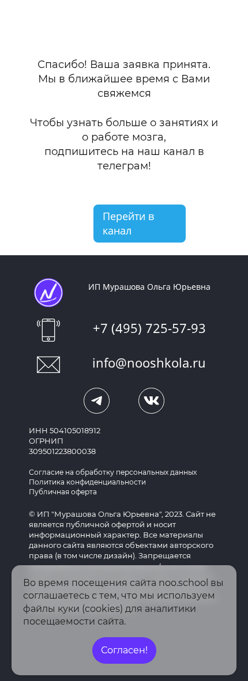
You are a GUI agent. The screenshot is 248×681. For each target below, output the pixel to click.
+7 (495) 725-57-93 (149, 327)
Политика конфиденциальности (87, 482)
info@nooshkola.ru (149, 362)
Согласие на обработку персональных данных (113, 472)
